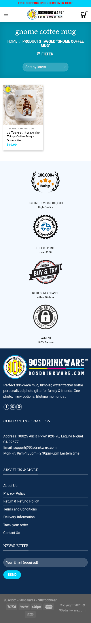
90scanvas (27, 600)
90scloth (10, 600)
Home (12, 41)
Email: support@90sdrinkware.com (30, 447)
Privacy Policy (14, 493)
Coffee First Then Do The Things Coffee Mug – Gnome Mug (23, 136)
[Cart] (84, 14)
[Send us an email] (13, 407)
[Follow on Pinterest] (19, 407)
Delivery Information (19, 517)
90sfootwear (47, 600)
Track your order (15, 525)
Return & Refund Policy (21, 501)
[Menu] (6, 14)
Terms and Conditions (20, 509)
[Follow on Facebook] (6, 407)
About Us (10, 486)
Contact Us (11, 533)
